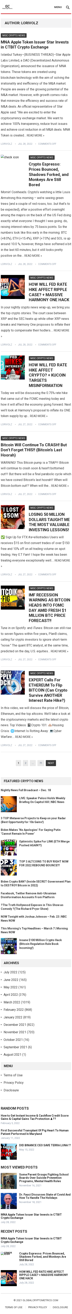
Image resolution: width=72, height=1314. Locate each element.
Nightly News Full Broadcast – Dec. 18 (26, 790)
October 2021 (13, 1040)
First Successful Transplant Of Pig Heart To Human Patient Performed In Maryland (35, 1132)
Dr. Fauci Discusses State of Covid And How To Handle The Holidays (45, 1196)
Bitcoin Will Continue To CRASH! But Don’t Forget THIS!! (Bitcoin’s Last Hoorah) (34, 450)
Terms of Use (13, 1075)
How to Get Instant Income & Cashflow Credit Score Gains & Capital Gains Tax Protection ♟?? (35, 1117)
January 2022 (13, 1017)
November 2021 (15, 1032)
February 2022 (14, 1010)
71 (40, 763)
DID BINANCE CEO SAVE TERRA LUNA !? (45, 1145)
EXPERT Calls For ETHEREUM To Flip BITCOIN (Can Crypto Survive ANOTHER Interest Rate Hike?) (48, 690)
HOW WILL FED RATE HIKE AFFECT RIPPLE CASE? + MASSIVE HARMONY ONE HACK (49, 292)
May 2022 (11, 987)
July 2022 (10, 972)
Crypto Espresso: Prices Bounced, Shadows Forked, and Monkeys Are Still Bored (49, 174)
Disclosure (11, 1090)
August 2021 (12, 1054)
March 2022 (12, 1002)
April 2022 (11, 995)
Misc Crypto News (13, 35)
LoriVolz (6, 143)
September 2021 (15, 1047)
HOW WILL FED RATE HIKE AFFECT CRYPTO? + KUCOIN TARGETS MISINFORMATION (48, 375)
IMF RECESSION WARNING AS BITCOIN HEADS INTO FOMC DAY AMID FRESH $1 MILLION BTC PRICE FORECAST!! (49, 608)
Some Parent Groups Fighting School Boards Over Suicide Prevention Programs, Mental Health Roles (44, 1178)
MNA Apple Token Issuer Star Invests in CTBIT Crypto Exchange (35, 45)
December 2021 (15, 1025)
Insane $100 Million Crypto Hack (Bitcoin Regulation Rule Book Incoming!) (40, 943)
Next (51, 763)
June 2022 (11, 980)
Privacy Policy (14, 1083)
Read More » (35, 135)
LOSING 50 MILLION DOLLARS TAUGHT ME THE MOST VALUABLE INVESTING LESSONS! (49, 522)
